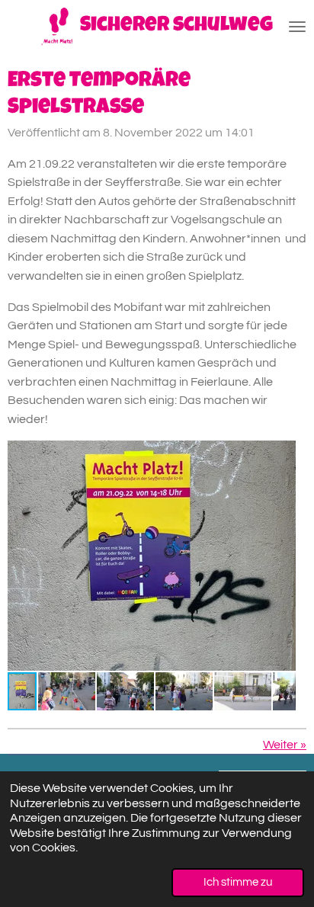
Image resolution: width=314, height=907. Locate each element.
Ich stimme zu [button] (237, 882)
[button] (282, 454)
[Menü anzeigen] (297, 26)
